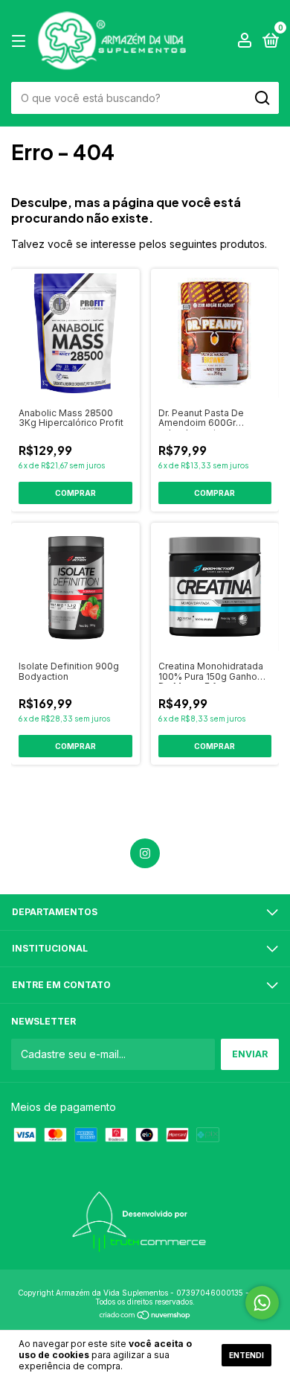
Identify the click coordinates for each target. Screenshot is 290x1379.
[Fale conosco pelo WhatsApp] (262, 1302)
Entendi (246, 1355)
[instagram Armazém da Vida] (145, 853)
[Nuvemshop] (145, 1316)
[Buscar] (261, 98)
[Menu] (21, 41)
